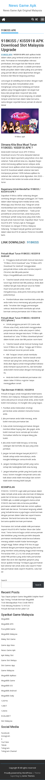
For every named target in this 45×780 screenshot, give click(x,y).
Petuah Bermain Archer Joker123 (15, 608)
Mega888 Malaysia (9, 634)
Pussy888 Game (8, 629)
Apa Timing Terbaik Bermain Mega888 (17, 599)
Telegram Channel (9, 751)
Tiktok (3, 745)
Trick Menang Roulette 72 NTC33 (15, 605)
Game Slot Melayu (9, 660)
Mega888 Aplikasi (8, 675)
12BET (4, 705)
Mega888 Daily (7, 695)
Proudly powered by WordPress (18, 773)
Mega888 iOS (7, 685)
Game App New (8, 645)
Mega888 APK (7, 624)
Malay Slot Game (8, 639)
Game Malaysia (7, 670)
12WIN (4, 711)
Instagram (5, 736)
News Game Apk (22, 5)
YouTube (5, 742)
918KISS (33, 242)
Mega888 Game (8, 680)
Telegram (5, 748)
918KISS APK (6, 54)
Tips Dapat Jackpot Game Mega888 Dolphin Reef (22, 596)
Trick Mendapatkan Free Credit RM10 (17, 602)
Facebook (5, 733)
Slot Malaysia (6, 721)
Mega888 (5, 619)
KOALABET (6, 716)
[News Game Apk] (3, 19)
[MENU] (42, 19)
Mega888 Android (8, 690)
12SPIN (4, 700)
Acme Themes (28, 776)
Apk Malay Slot (7, 655)
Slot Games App (8, 665)
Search (4, 580)
